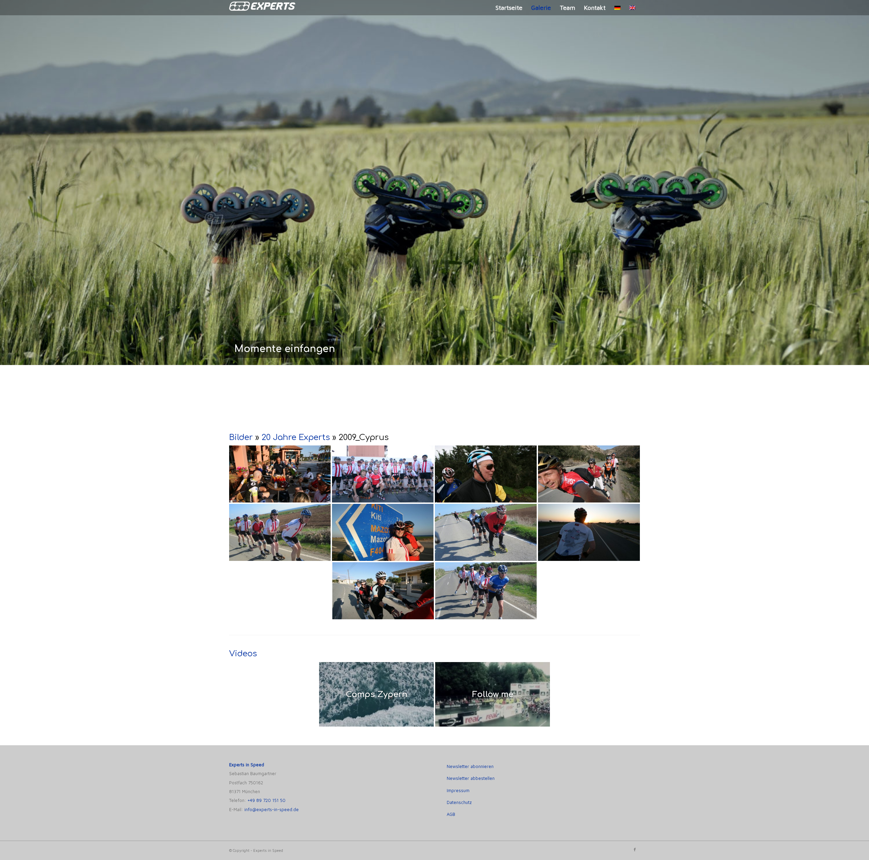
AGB (451, 814)
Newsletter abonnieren (470, 766)
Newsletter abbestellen (471, 778)
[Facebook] (635, 849)
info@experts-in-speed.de (271, 809)
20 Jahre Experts (295, 437)
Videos (243, 653)
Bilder (241, 437)
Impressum (458, 790)
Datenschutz (459, 802)
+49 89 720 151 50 (266, 800)
